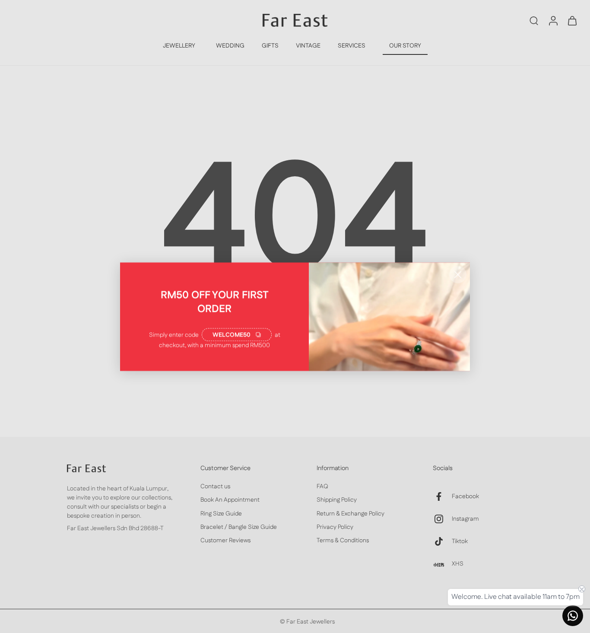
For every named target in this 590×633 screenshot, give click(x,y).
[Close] (457, 274)
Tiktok (460, 541)
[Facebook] (442, 496)
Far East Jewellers (310, 621)
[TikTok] (442, 541)
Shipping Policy (337, 500)
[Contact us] (572, 615)
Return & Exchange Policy (350, 513)
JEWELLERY (179, 45)
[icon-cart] (571, 20)
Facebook (465, 496)
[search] (533, 20)
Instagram (465, 519)
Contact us (215, 487)
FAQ (322, 487)
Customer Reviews (225, 541)
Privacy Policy (335, 527)
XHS (457, 564)
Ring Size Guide (221, 513)
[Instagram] (442, 518)
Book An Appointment (230, 500)
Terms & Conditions (343, 541)
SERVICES (351, 45)
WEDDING (230, 45)
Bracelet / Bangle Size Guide (238, 527)
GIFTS (270, 45)
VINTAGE (308, 45)
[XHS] (442, 563)
